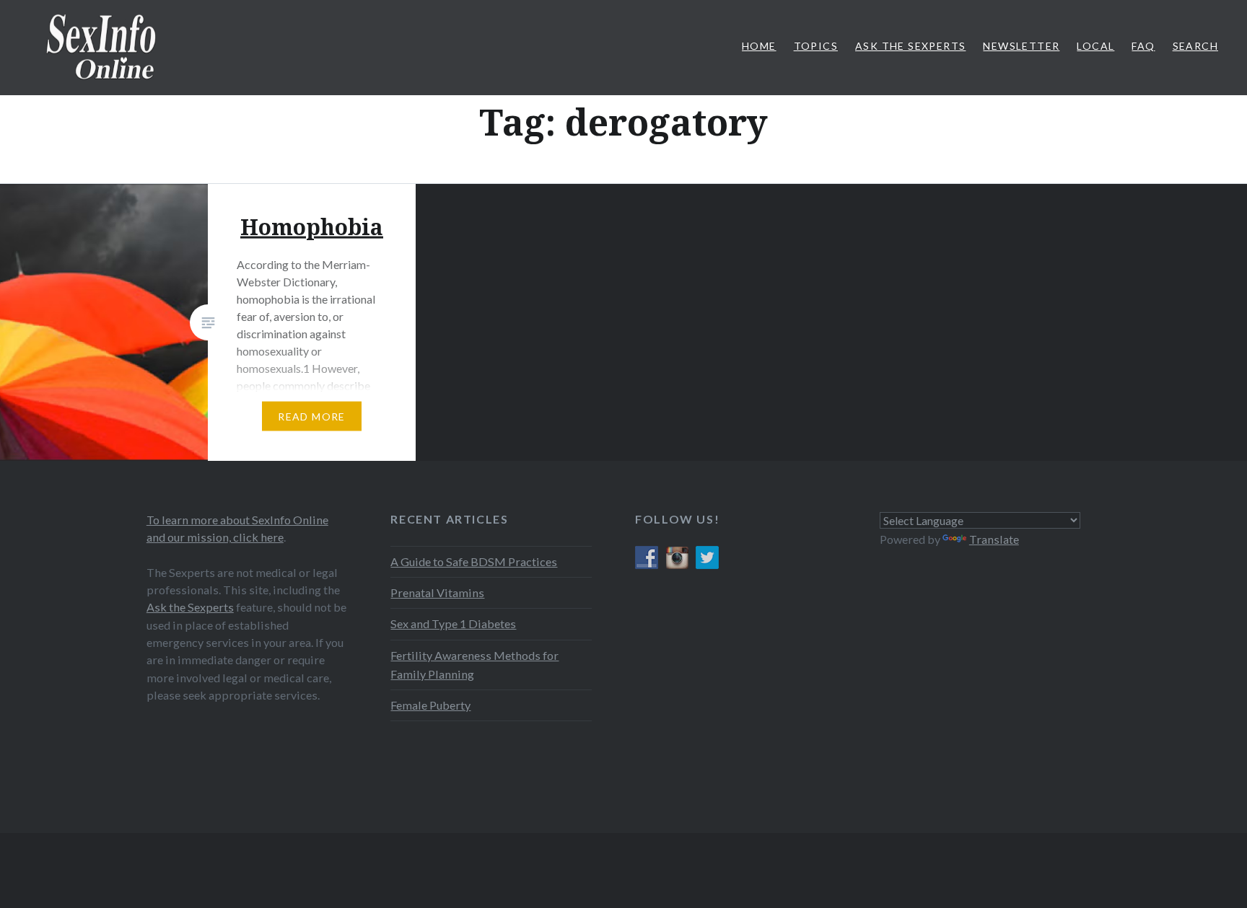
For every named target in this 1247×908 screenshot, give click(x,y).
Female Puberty (430, 705)
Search (1195, 46)
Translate (994, 539)
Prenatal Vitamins (437, 592)
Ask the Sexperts (190, 607)
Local (1095, 46)
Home (759, 46)
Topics (816, 46)
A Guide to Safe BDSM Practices (473, 561)
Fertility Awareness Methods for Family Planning (474, 664)
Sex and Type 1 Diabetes (453, 623)
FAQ (1143, 46)
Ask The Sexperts (910, 46)
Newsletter (1021, 46)
